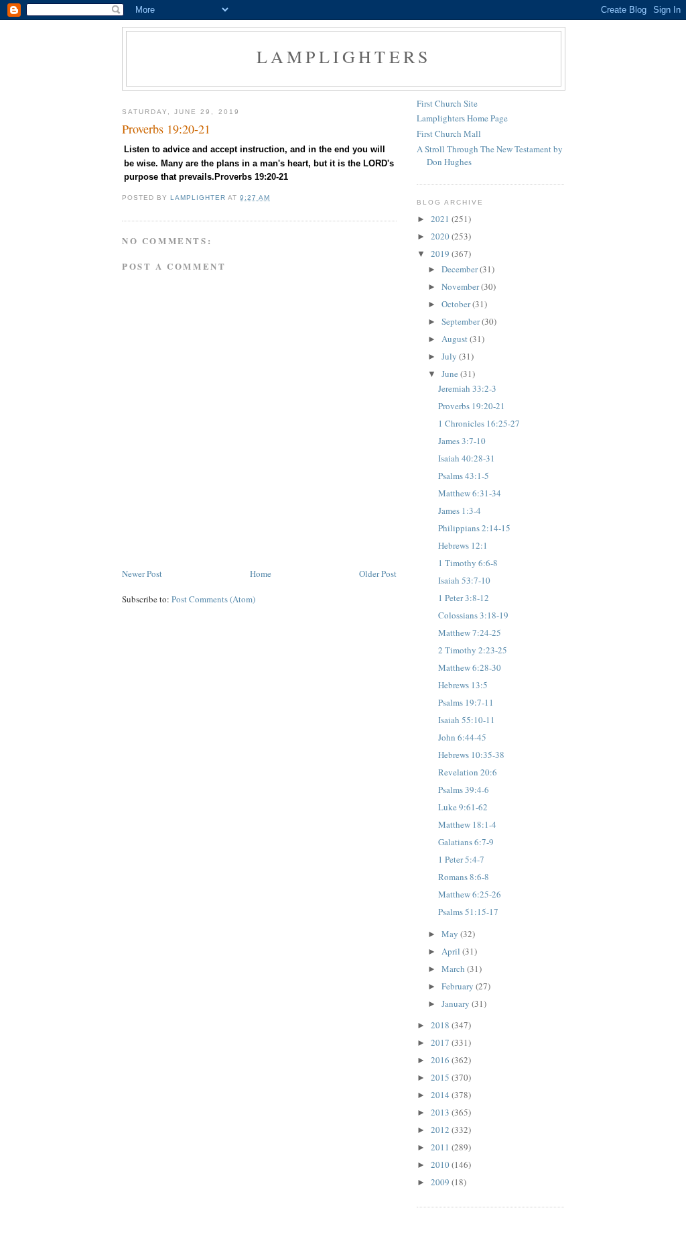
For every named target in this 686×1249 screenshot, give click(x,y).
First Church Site (447, 103)
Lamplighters (344, 56)
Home (260, 573)
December (460, 269)
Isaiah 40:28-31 (466, 458)
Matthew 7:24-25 (469, 633)
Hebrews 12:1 (463, 545)
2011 (441, 1147)
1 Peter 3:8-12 (463, 598)
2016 (441, 1060)
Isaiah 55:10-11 (466, 720)
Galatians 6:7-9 (466, 842)
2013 (441, 1112)
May (450, 934)
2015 (441, 1077)
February (458, 986)
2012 (441, 1130)
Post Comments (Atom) (213, 599)
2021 (441, 219)
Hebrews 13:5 (463, 685)
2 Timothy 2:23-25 (472, 650)
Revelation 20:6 (467, 772)
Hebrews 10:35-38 (471, 755)
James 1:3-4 (459, 510)
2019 (441, 254)
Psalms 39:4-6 (463, 789)
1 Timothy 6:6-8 (468, 563)
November (461, 286)
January (456, 1003)
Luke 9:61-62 (463, 807)
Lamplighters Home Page (462, 118)
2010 (441, 1164)
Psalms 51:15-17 (468, 912)
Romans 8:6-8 (463, 877)
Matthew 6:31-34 (469, 493)
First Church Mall (449, 133)
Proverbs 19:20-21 (471, 406)
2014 (441, 1095)
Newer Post (142, 573)
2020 (441, 236)
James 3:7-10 (462, 441)
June (450, 374)
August (455, 339)
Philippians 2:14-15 (474, 528)
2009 (441, 1182)
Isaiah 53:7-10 (464, 580)
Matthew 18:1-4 (467, 824)
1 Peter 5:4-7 (461, 859)
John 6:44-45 (462, 737)
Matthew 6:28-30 (469, 667)
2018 (441, 1025)
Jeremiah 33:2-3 (467, 388)
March (454, 969)
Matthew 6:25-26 (469, 894)
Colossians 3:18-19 (473, 615)
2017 (441, 1042)
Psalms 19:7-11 (466, 702)
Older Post (378, 573)
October (456, 304)
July (450, 356)
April (451, 951)
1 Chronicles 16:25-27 (479, 423)
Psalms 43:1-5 (463, 476)
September (461, 321)
